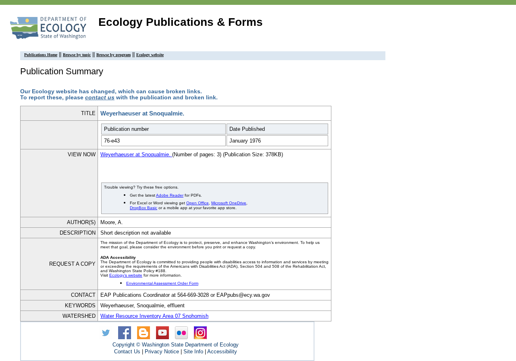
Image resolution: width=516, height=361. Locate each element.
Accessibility (222, 351)
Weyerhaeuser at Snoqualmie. (136, 154)
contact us (99, 97)
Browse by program (113, 54)
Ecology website (150, 54)
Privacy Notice (162, 351)
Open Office (197, 203)
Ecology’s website (125, 275)
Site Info (193, 351)
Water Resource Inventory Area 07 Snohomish (154, 316)
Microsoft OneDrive (228, 203)
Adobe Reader (169, 195)
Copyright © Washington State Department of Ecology (175, 345)
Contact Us (127, 351)
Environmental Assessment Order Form (162, 283)
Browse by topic (77, 54)
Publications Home (40, 54)
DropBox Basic (143, 208)
